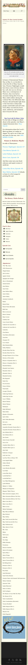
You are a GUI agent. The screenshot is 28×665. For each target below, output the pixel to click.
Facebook (8, 233)
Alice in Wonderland (8, 281)
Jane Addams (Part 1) (8, 432)
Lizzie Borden (6, 465)
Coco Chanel (6, 342)
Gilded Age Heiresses (8, 393)
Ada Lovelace (6, 273)
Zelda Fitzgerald (6, 614)
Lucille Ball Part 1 (7, 475)
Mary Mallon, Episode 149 (11, 172)
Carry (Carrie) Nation (8, 322)
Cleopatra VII (6, 340)
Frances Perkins (6, 386)
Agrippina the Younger (8, 278)
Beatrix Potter (6, 304)
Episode (22, 21)
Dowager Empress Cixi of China (10, 355)
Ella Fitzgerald (6, 378)
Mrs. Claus (5, 529)
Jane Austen (5, 437)
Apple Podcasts (9, 231)
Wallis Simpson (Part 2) (8, 609)
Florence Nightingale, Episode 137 (14, 147)
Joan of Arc (5, 442)
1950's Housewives (7, 268)
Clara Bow (5, 337)
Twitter (7, 239)
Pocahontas (5, 545)
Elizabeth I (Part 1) (7, 370)
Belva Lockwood (7, 311)
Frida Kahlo (5, 388)
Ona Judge (5, 539)
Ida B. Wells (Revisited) (8, 419)
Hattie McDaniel (7, 409)
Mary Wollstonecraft (8, 524)
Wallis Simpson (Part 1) (8, 606)
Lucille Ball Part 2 (7, 478)
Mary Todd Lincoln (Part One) (10, 519)
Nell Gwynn (6, 534)
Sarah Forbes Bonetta (8, 575)
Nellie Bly (5, 537)
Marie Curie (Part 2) (7, 504)
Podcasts (4, 23)
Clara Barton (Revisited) (8, 335)
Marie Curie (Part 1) (7, 501)
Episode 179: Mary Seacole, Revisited (12, 19)
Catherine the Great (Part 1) (9, 324)
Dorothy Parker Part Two (9, 352)
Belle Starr (5, 309)
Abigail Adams (6, 270)
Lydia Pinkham (6, 483)
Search (23, 189)
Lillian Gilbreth (6, 463)
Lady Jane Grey (6, 455)
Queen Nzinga (6, 555)
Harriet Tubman (6, 401)
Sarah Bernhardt (6, 573)
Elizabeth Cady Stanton (8, 368)
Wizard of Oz (6, 611)
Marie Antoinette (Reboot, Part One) (11, 496)
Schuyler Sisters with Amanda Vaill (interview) (14, 578)
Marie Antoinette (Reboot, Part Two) (11, 498)
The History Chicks (8, 21)
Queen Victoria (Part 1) (8, 557)
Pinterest (8, 241)
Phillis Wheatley (6, 542)
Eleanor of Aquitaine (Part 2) (10, 363)
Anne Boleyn (6, 286)
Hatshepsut (5, 406)
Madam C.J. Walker (7, 486)
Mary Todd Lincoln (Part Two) (10, 522)
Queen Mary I (6, 552)
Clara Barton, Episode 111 (11, 150)
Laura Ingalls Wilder (8, 460)
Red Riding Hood (7, 563)
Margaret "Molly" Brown (9, 491)
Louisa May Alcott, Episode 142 (13, 168)
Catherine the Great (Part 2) (9, 327)
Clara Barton (6, 332)
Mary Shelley (6, 516)
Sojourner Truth (6, 583)
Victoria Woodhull (7, 604)
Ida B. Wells (6, 417)
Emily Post (5, 381)
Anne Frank (5, 288)
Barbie (4, 301)
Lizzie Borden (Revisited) (9, 468)
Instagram (8, 236)
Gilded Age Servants (8, 396)
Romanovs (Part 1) (7, 565)
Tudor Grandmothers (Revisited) (10, 601)
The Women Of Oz (7, 596)
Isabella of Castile (7, 424)
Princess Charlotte (7, 547)
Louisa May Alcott (7, 473)
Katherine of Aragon (8, 452)
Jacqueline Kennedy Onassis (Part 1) (11, 427)
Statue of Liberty (7, 588)
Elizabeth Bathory (7, 365)
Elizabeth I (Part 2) (7, 373)
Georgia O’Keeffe (7, 391)
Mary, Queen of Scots (8, 527)
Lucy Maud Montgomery (9, 481)
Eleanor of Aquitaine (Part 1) (10, 360)
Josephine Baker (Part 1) (9, 445)
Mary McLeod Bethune (8, 511)
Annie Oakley (6, 294)
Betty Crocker (6, 317)
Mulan (4, 532)
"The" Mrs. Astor (7, 265)
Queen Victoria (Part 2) (8, 560)
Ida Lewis (5, 422)
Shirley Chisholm (7, 580)
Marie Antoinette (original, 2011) (11, 493)
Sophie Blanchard (7, 586)
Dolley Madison (6, 347)
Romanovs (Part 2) (7, 568)
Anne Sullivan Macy (8, 291)
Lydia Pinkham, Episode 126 (12, 154)
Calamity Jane (6, 319)
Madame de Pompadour (8, 488)
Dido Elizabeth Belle (8, 345)
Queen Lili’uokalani (7, 550)
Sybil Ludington (6, 591)
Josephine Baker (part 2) (9, 447)
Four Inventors (6, 383)
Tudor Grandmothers (8, 598)
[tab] (14, 248)
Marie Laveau (6, 506)
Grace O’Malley (6, 399)
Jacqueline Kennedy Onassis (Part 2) (11, 429)
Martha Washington (7, 509)
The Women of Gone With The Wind (11, 593)
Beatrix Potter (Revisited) (9, 306)
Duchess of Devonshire (8, 358)
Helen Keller (6, 411)
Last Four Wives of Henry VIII (10, 457)
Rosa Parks (5, 570)
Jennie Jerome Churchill (8, 440)
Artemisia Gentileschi (8, 299)
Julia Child (5, 450)
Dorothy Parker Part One (9, 350)
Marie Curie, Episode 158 (11, 157)
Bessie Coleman (6, 314)
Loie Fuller (5, 470)
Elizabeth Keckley (7, 376)
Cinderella (5, 329)
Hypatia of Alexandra (8, 414)
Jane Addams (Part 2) (8, 434)
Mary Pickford (6, 514)
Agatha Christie (6, 276)
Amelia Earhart (6, 283)
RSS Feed (8, 228)
